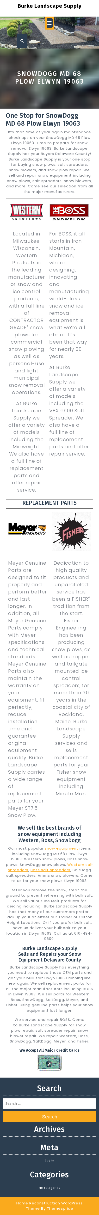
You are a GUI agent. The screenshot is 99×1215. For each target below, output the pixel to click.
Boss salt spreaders (50, 869)
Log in (49, 1160)
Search (49, 1116)
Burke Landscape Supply (49, 6)
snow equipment (61, 848)
